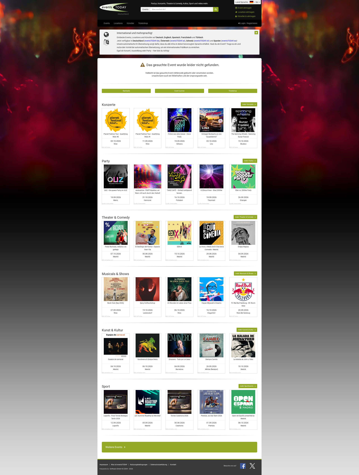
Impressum (104, 465)
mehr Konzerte (248, 104)
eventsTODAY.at (178, 41)
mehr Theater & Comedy (245, 217)
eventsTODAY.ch (202, 41)
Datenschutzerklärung (158, 465)
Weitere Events (114, 447)
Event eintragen (244, 8)
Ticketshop (143, 23)
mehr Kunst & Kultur (246, 330)
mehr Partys (249, 161)
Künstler (130, 23)
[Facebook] (243, 466)
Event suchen (179, 91)
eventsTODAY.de (152, 41)
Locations (118, 23)
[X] (253, 466)
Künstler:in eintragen (246, 16)
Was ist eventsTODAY (119, 465)
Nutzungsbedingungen (139, 465)
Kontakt (173, 465)
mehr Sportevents (247, 386)
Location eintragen (245, 12)
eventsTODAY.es (229, 41)
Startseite (126, 91)
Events (107, 23)
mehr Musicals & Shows (245, 273)
